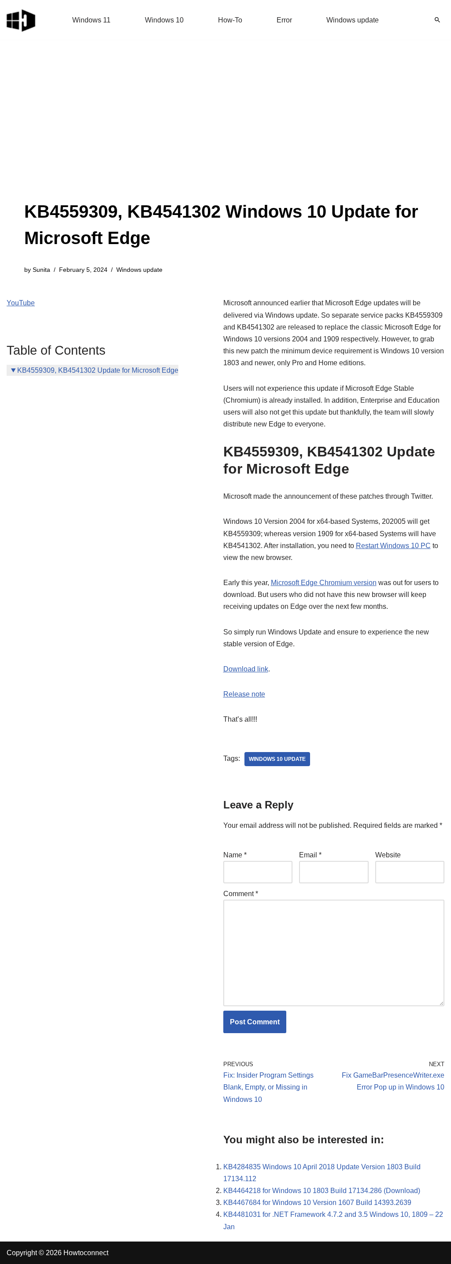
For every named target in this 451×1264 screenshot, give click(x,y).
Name (235, 855)
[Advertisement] (225, 132)
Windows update (352, 20)
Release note (244, 694)
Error (284, 20)
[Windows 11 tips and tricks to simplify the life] (22, 20)
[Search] (437, 19)
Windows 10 (164, 20)
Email (310, 855)
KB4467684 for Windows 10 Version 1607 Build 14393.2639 (317, 1202)
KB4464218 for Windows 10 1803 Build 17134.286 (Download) (321, 1190)
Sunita (41, 269)
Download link (245, 669)
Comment (240, 893)
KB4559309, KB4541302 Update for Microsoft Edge (97, 370)
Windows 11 (91, 20)
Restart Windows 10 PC (393, 545)
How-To (230, 20)
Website (388, 855)
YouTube (21, 303)
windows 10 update (277, 759)
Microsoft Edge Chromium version (324, 582)
